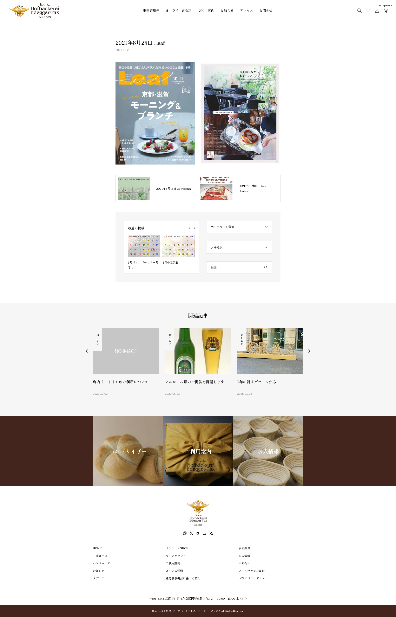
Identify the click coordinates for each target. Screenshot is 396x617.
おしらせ (97, 339)
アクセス (246, 10)
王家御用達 (151, 10)
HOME (97, 548)
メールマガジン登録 (252, 571)
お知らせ (227, 10)
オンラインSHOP (179, 10)
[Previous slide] (189, 228)
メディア (98, 578)
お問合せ (265, 10)
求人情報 (244, 556)
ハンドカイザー (103, 563)
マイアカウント (176, 556)
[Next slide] (194, 228)
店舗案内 (244, 548)
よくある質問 (174, 571)
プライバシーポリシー (253, 578)
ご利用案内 (206, 10)
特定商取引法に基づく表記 (183, 578)
